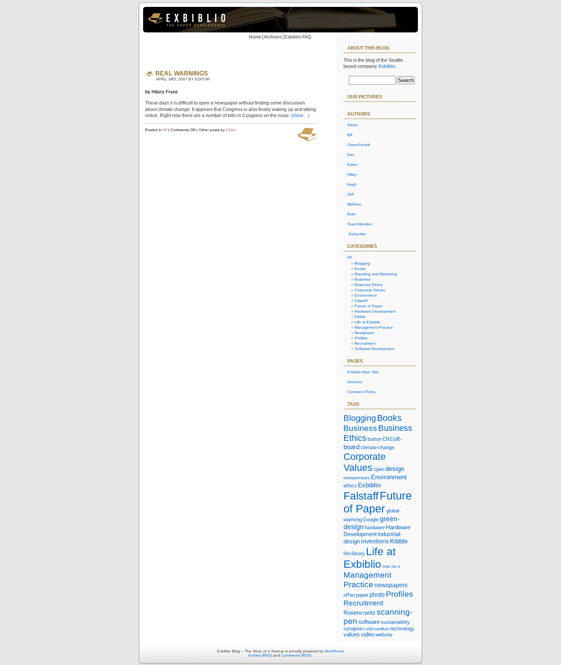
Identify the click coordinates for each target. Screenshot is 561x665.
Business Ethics (368, 285)
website (384, 635)
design (394, 468)
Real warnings (181, 73)
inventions (375, 541)
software (369, 622)
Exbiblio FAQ (297, 37)
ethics (350, 485)
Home (255, 37)
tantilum (382, 628)
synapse (352, 628)
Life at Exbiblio (367, 322)
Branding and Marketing (376, 274)
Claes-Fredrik (358, 145)
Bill (349, 135)
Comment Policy (361, 392)
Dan (351, 155)
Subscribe (357, 234)
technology (402, 628)
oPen (349, 595)
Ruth (351, 214)
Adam (352, 125)
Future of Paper (368, 306)
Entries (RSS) (260, 655)
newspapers (391, 584)
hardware (375, 527)
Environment (366, 295)
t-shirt (368, 628)
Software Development (375, 349)
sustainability (395, 622)
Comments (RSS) (296, 655)
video (367, 634)
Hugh (352, 184)
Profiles (361, 338)
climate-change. (378, 447)
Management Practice (374, 327)
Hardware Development (375, 311)
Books (360, 269)
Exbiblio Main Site (363, 372)
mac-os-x (391, 566)
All (165, 130)
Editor (231, 130)
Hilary (352, 174)
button (374, 439)
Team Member (359, 224)
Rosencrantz (359, 613)
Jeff (350, 194)
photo (377, 594)
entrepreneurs (356, 477)
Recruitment (365, 343)
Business (363, 279)
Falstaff (361, 301)
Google (371, 519)
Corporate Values (370, 290)
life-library (354, 553)
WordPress (334, 651)
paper (362, 595)
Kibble (360, 317)
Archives (273, 37)
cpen (379, 469)
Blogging (362, 263)
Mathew (354, 204)
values (351, 634)
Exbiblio (387, 66)
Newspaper (364, 333)
